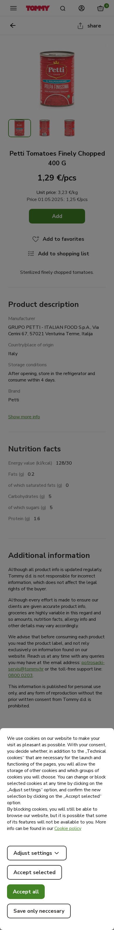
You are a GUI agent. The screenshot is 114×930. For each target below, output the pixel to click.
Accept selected (34, 872)
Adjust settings (32, 853)
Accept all (26, 891)
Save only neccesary (38, 910)
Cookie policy (67, 828)
